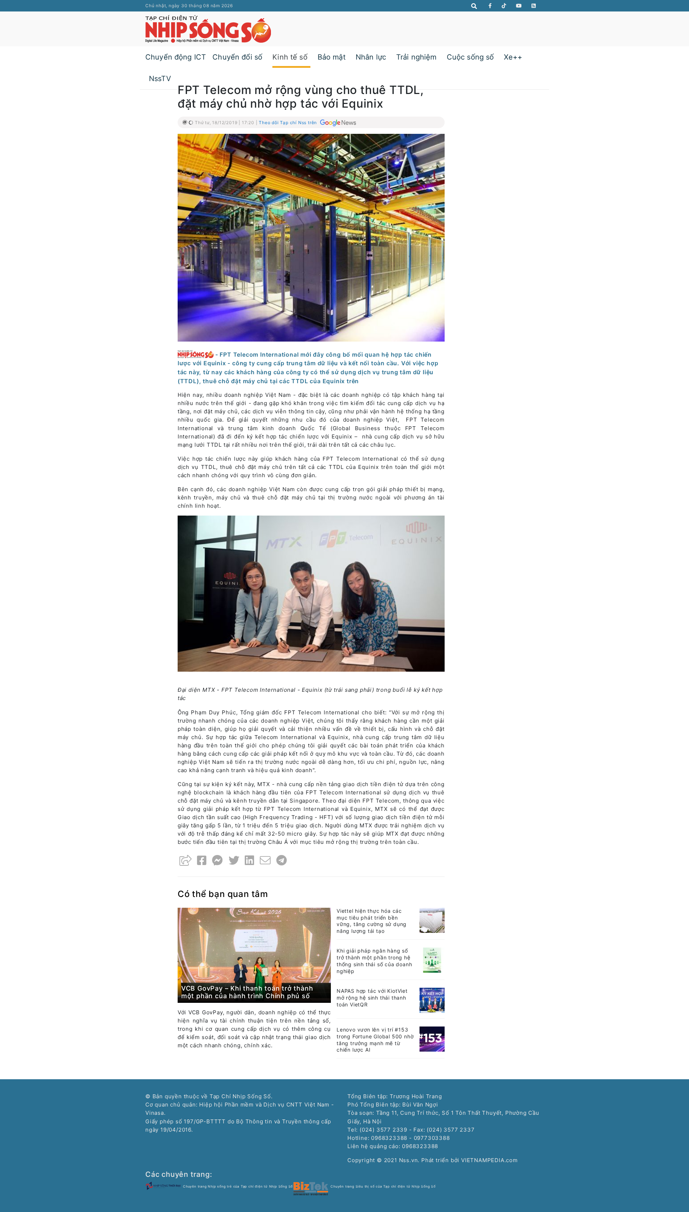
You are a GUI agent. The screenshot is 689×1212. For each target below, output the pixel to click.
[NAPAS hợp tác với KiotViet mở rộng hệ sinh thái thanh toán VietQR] (432, 999)
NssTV (160, 78)
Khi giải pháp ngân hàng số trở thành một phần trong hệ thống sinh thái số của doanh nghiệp (374, 961)
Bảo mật (332, 57)
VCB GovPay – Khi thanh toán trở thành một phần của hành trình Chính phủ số (247, 992)
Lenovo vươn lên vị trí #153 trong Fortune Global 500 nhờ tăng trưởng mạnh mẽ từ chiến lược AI (375, 1040)
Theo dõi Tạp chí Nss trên (288, 122)
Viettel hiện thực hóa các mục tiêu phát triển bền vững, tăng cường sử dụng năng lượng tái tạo (372, 921)
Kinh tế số (290, 57)
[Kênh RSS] (534, 5)
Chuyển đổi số (237, 57)
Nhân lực (371, 57)
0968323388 (420, 1146)
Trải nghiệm (416, 57)
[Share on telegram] (282, 860)
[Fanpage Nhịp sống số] (490, 5)
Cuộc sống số (470, 57)
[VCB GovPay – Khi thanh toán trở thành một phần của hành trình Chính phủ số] (254, 954)
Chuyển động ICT (175, 57)
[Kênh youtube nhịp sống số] (519, 5)
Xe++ (513, 57)
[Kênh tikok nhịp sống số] (504, 5)
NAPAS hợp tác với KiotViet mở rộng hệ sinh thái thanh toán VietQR (372, 997)
